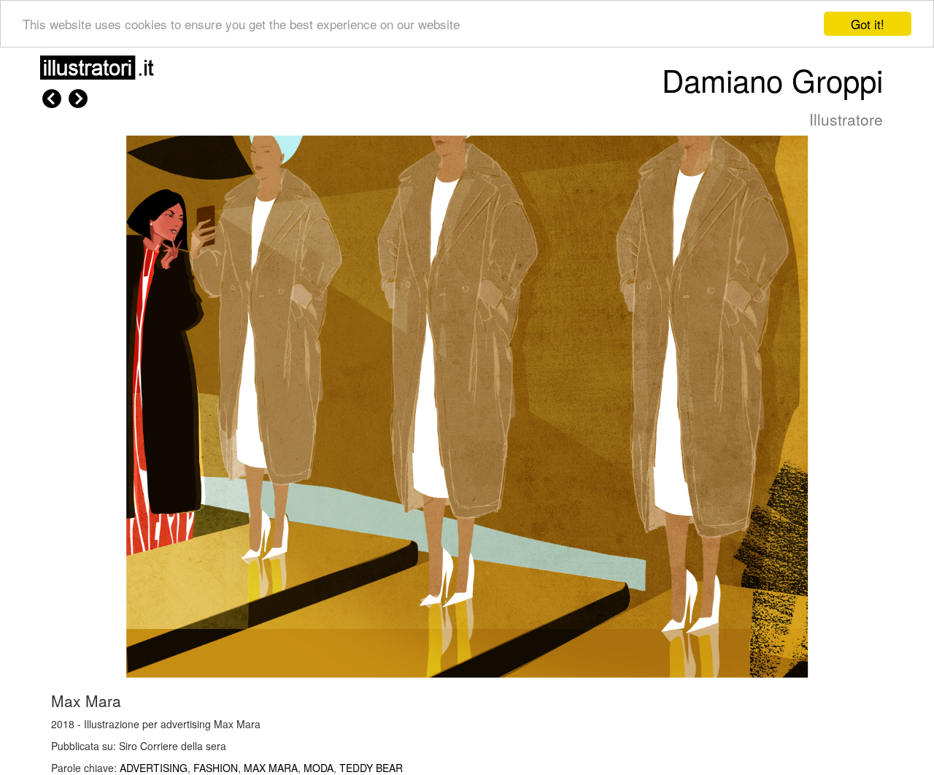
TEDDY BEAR (371, 767)
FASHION (215, 767)
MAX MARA (271, 767)
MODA (318, 767)
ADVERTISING (154, 767)
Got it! (867, 24)
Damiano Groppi (772, 80)
